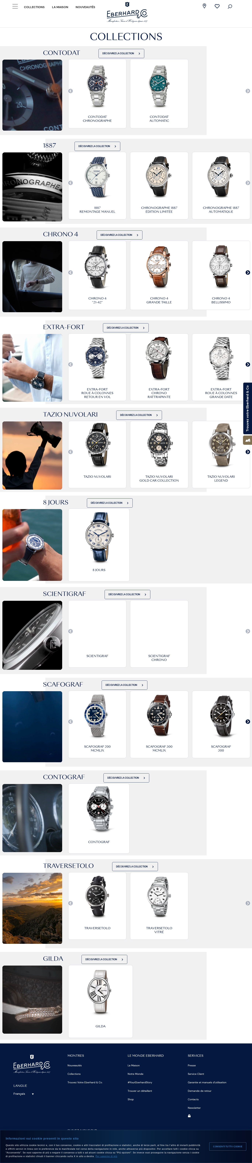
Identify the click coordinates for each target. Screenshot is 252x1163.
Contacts (193, 1099)
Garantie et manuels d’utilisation (207, 1082)
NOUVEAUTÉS (85, 7)
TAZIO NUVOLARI (97, 476)
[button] (70, 91)
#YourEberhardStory (140, 1082)
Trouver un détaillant (140, 1091)
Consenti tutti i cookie (227, 1146)
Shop (131, 1099)
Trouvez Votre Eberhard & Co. (85, 1082)
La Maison (60, 7)
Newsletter (194, 1107)
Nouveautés (75, 1065)
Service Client (196, 1074)
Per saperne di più (106, 1156)
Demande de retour (199, 1091)
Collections (34, 7)
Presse (192, 1065)
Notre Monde (135, 1074)
